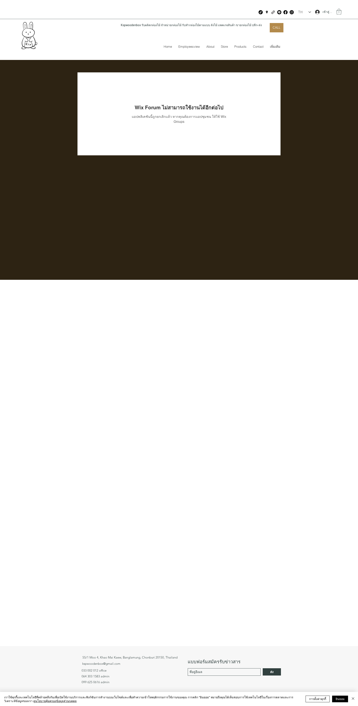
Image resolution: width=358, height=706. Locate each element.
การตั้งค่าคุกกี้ (317, 699)
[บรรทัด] (279, 12)
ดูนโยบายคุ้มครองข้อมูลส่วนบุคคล (55, 701)
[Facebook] (285, 12)
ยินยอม (340, 699)
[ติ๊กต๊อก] (261, 12)
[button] (338, 12)
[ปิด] (353, 699)
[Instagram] (292, 12)
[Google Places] (267, 12)
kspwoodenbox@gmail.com (101, 664)
